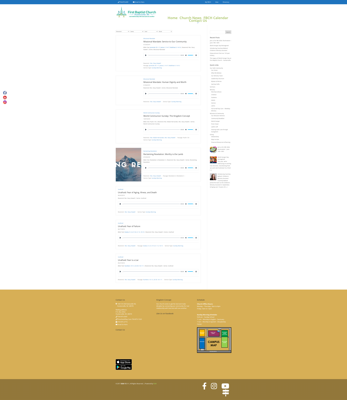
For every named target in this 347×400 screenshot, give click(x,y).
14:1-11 (141, 266)
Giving (212, 134)
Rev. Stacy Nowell (155, 63)
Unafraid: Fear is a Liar (128, 260)
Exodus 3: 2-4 (129, 232)
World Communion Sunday (151, 113)
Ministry (212, 90)
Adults (213, 100)
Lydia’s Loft (214, 127)
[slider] (164, 55)
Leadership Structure (217, 78)
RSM (155, 384)
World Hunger (215, 121)
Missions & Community (217, 113)
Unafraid (120, 189)
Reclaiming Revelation (150, 151)
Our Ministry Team (217, 76)
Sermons (212, 87)
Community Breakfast (217, 118)
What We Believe (216, 73)
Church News (191, 18)
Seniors (213, 103)
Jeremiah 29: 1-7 (155, 47)
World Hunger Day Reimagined (219, 45)
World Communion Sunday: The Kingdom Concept (166, 115)
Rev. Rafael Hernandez (157, 137)
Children (214, 95)
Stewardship (215, 136)
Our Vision (214, 70)
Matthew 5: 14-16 (175, 47)
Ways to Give (215, 139)
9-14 (134, 232)
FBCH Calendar (216, 18)
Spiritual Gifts (215, 84)
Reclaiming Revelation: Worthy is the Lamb (163, 154)
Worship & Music (216, 92)
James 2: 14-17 (165, 47)
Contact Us (198, 21)
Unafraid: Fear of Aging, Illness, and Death (137, 192)
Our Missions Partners (218, 115)
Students (214, 97)
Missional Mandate (149, 38)
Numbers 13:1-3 (129, 266)
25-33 (136, 266)
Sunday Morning (157, 68)
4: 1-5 (138, 232)
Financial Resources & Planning (220, 142)
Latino (213, 106)
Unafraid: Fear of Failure (129, 226)
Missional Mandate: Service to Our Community (165, 41)
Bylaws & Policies (216, 81)
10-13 (142, 232)
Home (173, 18)
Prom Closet (215, 124)
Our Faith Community (216, 68)
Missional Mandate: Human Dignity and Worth (164, 82)
